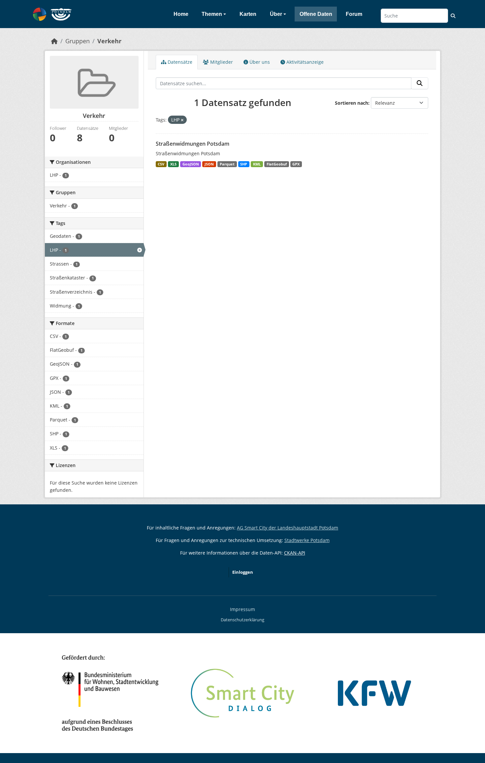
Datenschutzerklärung (242, 620)
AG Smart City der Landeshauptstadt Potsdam (287, 528)
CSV (161, 164)
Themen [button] (212, 14)
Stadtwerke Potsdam (307, 540)
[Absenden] (419, 83)
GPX (296, 164)
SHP (243, 164)
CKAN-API (294, 553)
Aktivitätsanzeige (304, 62)
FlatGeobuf (277, 164)
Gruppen (77, 41)
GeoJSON (190, 164)
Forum (354, 14)
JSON (209, 164)
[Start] (54, 41)
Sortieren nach (351, 103)
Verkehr (109, 41)
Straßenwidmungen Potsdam (192, 143)
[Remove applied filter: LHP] (182, 120)
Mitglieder (221, 62)
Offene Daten (316, 14)
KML (257, 164)
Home (181, 14)
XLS (173, 164)
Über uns (259, 62)
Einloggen (242, 572)
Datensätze (179, 62)
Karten (248, 14)
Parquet (227, 164)
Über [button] (276, 14)
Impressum (242, 609)
